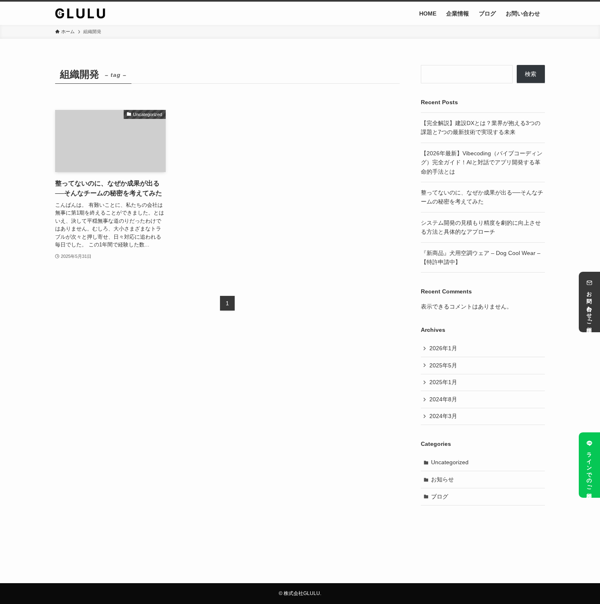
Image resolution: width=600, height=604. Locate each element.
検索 (530, 74)
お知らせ (442, 479)
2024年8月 (443, 399)
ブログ (439, 496)
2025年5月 (443, 365)
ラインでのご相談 (590, 469)
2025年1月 (443, 382)
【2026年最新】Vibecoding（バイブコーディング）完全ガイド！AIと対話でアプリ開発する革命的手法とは (481, 162)
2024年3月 (443, 416)
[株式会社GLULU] (80, 13)
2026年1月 (443, 348)
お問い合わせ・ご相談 (590, 306)
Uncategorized (450, 462)
